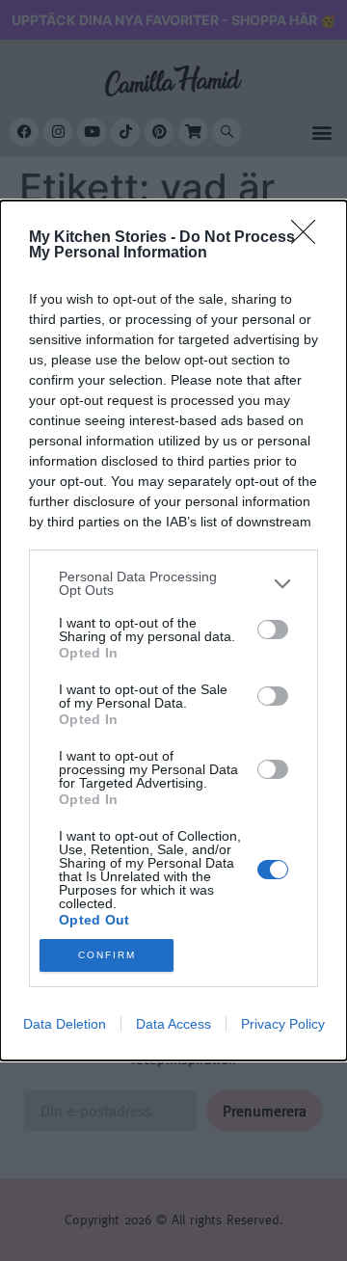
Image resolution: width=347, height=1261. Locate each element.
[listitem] (173, 583)
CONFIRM (107, 955)
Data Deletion (64, 1024)
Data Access (173, 1024)
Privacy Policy (283, 1024)
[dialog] (173, 630)
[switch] (272, 629)
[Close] (309, 238)
